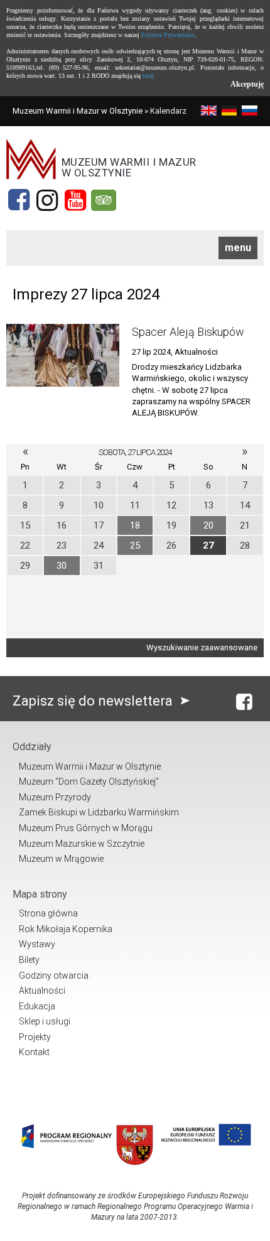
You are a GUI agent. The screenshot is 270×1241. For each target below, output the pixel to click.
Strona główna (48, 913)
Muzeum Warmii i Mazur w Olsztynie (78, 111)
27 (208, 545)
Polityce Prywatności (168, 34)
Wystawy (37, 944)
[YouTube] (75, 200)
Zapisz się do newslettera (94, 701)
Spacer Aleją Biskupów (188, 331)
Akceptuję (247, 84)
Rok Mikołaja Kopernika (65, 929)
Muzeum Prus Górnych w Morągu (86, 828)
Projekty (35, 1037)
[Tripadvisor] (103, 200)
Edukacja (37, 1006)
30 (62, 565)
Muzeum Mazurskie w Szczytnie (81, 844)
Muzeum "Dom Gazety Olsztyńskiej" (89, 781)
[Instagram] (47, 200)
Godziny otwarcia (54, 975)
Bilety (29, 960)
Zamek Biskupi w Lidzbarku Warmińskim (99, 812)
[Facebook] (18, 200)
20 (208, 525)
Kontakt (34, 1052)
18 (135, 525)
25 (135, 545)
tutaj (148, 75)
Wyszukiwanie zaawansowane (201, 647)
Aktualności (42, 991)
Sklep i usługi (44, 1021)
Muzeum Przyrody (55, 797)
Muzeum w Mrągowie (61, 859)
